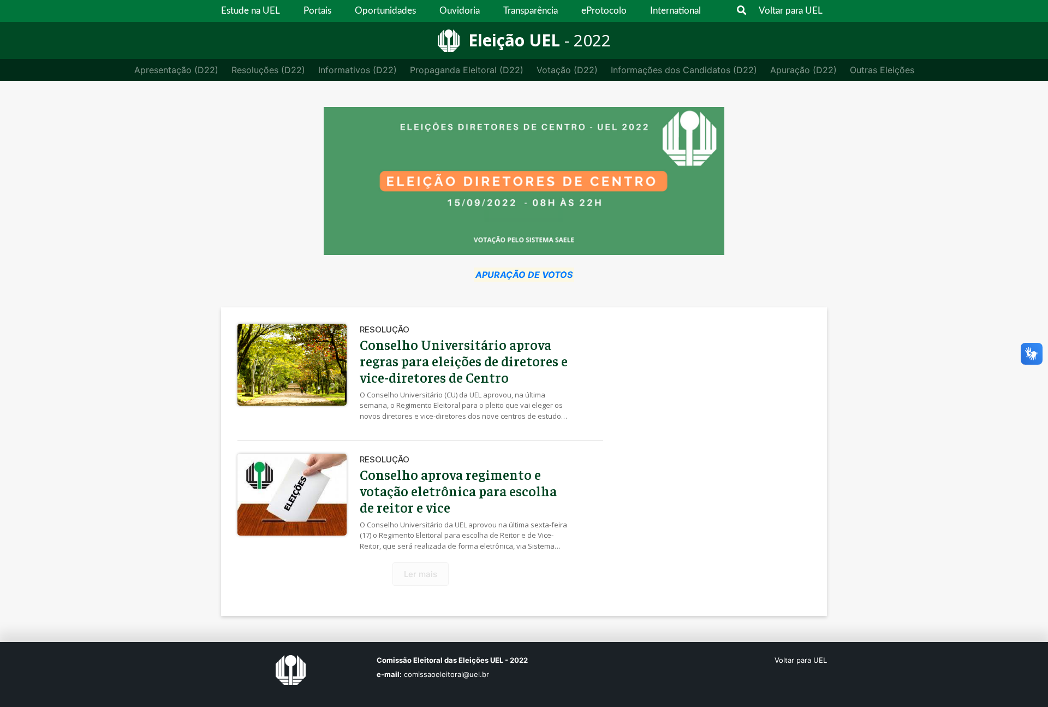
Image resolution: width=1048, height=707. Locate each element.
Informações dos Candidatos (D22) (684, 69)
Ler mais (420, 574)
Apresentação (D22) (176, 69)
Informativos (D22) (357, 69)
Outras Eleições (882, 69)
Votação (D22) (567, 69)
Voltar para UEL (791, 10)
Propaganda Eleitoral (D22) (466, 69)
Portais (317, 10)
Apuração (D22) (803, 69)
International (675, 10)
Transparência (530, 10)
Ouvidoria (459, 10)
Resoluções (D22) (268, 69)
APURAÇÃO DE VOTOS (524, 274)
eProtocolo (604, 10)
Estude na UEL (250, 10)
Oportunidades (385, 10)
